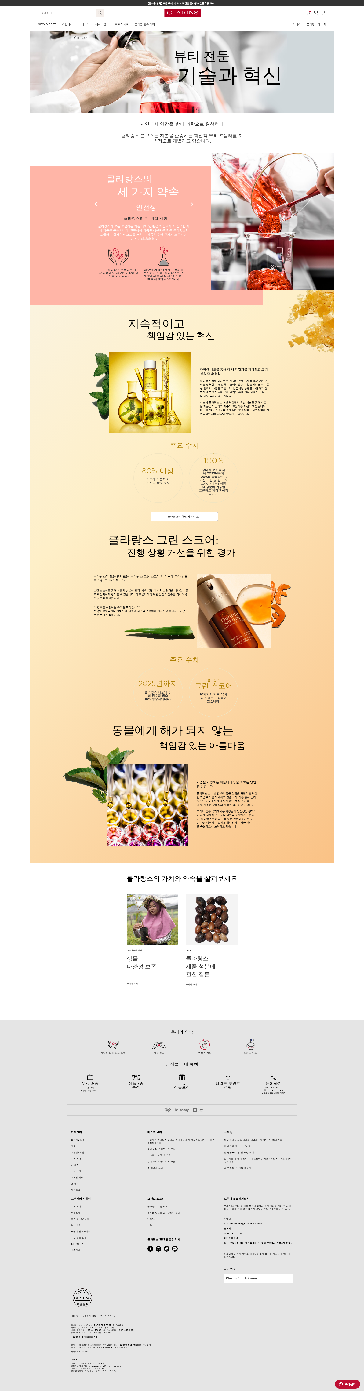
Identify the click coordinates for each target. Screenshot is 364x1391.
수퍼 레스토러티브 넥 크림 (161, 1161)
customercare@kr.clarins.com (243, 1223)
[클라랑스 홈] (182, 12)
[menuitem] (308, 13)
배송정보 (75, 1250)
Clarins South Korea (241, 1278)
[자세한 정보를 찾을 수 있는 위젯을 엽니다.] (347, 1384)
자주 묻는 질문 (79, 1237)
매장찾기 (152, 1219)
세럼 (73, 1146)
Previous (96, 204)
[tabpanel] (158, 478)
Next (192, 204)
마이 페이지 (77, 1206)
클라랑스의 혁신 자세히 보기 (184, 516)
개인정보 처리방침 (89, 1316)
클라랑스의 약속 (85, 37)
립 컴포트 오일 (155, 1167)
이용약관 (75, 1316)
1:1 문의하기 (77, 1244)
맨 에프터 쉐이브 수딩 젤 (237, 1146)
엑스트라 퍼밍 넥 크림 (159, 1155)
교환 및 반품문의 (80, 1219)
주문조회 (75, 1212)
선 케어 (75, 1165)
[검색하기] (100, 13)
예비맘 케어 (77, 1177)
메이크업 (75, 1190)
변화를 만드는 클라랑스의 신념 (163, 1212)
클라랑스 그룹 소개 (157, 1206)
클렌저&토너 (77, 1140)
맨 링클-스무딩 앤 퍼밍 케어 (239, 1152)
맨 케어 (75, 1183)
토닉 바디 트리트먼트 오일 (161, 1149)
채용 (149, 1225)
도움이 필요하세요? (81, 1231)
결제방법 (75, 1225)
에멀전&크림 (77, 1152)
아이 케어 (76, 1158)
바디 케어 (76, 1171)
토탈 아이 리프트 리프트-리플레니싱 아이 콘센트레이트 (253, 1140)
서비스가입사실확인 (79, 1351)
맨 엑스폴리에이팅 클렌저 (237, 1167)
